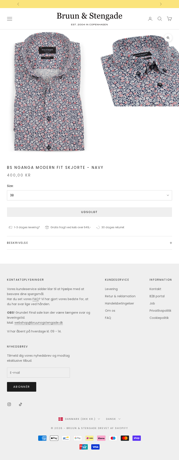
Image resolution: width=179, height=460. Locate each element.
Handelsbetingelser (119, 303)
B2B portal (157, 296)
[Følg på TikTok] (20, 404)
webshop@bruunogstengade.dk (38, 322)
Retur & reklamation (120, 296)
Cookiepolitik (159, 318)
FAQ (36, 299)
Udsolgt (89, 212)
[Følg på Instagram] (9, 404)
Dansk (111, 419)
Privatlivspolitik (160, 310)
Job (152, 303)
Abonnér (21, 387)
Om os (110, 310)
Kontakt (155, 289)
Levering (111, 289)
